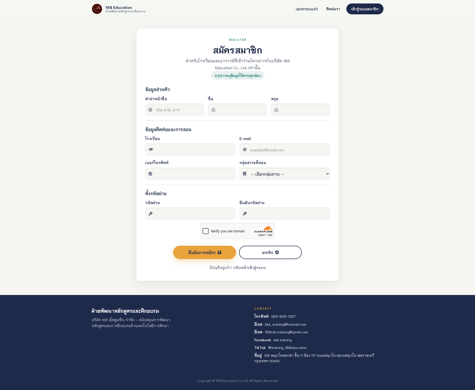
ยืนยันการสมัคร (202, 252)
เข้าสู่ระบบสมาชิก (365, 8)
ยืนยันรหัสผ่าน (251, 202)
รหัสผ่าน (152, 202)
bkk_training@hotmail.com (285, 324)
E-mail (245, 138)
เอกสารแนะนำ (307, 8)
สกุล (274, 98)
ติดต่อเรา (333, 8)
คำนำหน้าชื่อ (156, 98)
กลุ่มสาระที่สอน (252, 162)
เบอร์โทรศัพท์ (156, 162)
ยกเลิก (267, 252)
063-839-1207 (283, 316)
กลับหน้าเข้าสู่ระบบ (249, 267)
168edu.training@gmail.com (286, 331)
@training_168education (287, 347)
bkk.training (283, 339)
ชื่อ (210, 98)
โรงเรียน (152, 138)
